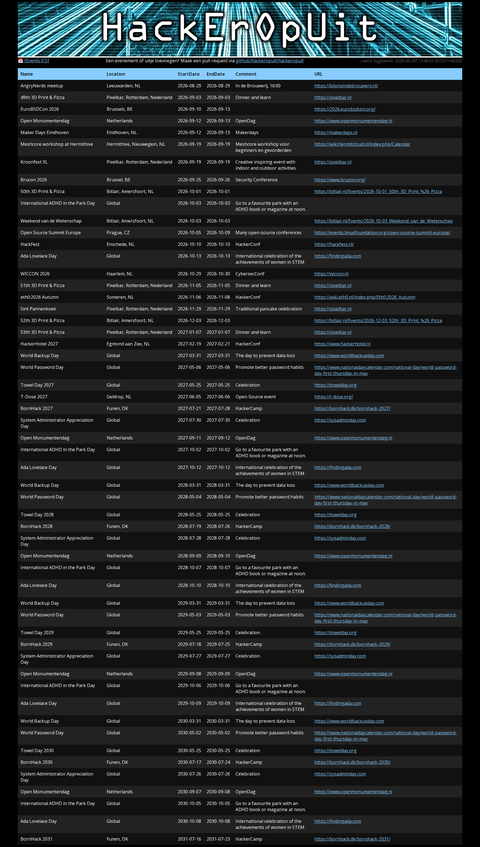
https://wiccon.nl (331, 274)
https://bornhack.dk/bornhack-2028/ (352, 526)
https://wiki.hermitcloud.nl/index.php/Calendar (362, 144)
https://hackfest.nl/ (334, 244)
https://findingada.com (337, 256)
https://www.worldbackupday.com (349, 355)
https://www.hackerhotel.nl (342, 344)
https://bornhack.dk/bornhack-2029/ (352, 644)
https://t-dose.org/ (333, 397)
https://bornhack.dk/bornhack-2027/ (352, 408)
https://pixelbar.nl (332, 97)
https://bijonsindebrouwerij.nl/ (346, 86)
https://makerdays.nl (335, 132)
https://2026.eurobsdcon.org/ (345, 109)
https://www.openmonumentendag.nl (353, 121)
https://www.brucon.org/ (340, 180)
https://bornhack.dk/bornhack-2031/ (352, 839)
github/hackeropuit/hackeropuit (270, 61)
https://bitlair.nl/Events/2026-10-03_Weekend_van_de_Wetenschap (383, 221)
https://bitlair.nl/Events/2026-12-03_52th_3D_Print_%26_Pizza (378, 320)
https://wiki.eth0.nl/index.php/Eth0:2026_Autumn (364, 297)
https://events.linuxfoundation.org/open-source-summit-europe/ (382, 232)
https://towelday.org (335, 385)
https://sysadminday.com (340, 420)
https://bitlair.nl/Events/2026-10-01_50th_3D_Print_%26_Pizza (378, 191)
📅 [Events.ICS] (33, 61)
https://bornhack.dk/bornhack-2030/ (352, 762)
